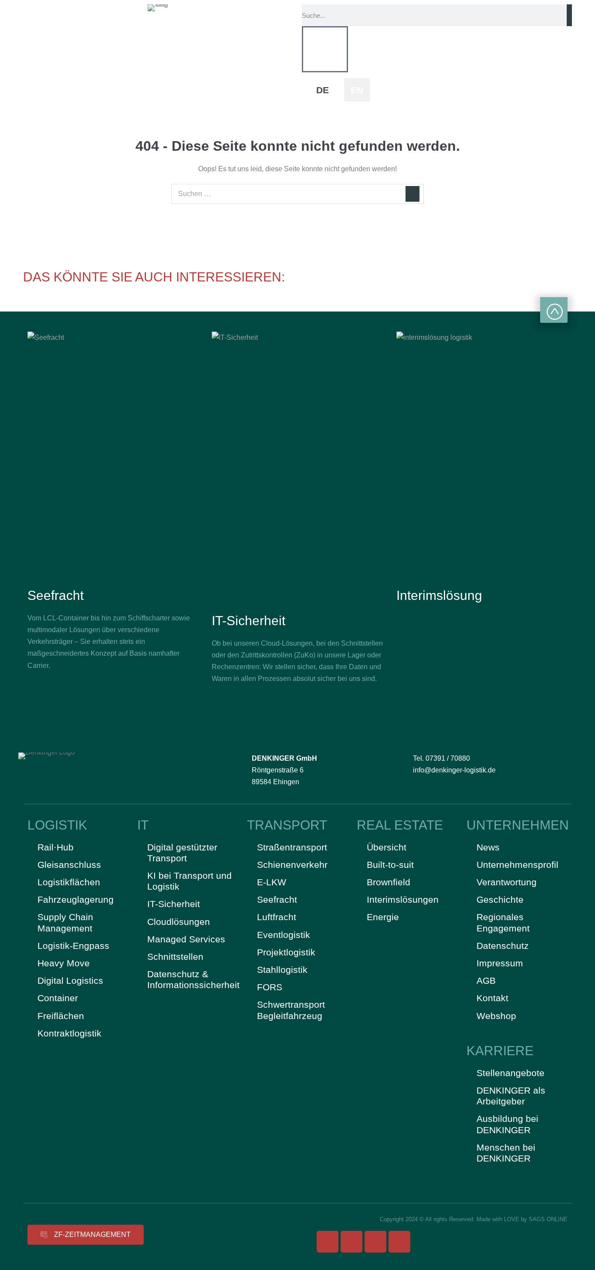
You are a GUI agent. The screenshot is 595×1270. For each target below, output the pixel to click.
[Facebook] (327, 1242)
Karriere (500, 1050)
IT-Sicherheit (248, 620)
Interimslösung (439, 595)
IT (143, 825)
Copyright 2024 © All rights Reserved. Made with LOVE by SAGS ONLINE (474, 1219)
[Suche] (569, 15)
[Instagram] (351, 1242)
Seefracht (55, 595)
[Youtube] (375, 1242)
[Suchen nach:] (297, 193)
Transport (287, 825)
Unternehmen (518, 825)
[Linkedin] (399, 1242)
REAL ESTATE (400, 825)
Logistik (57, 825)
